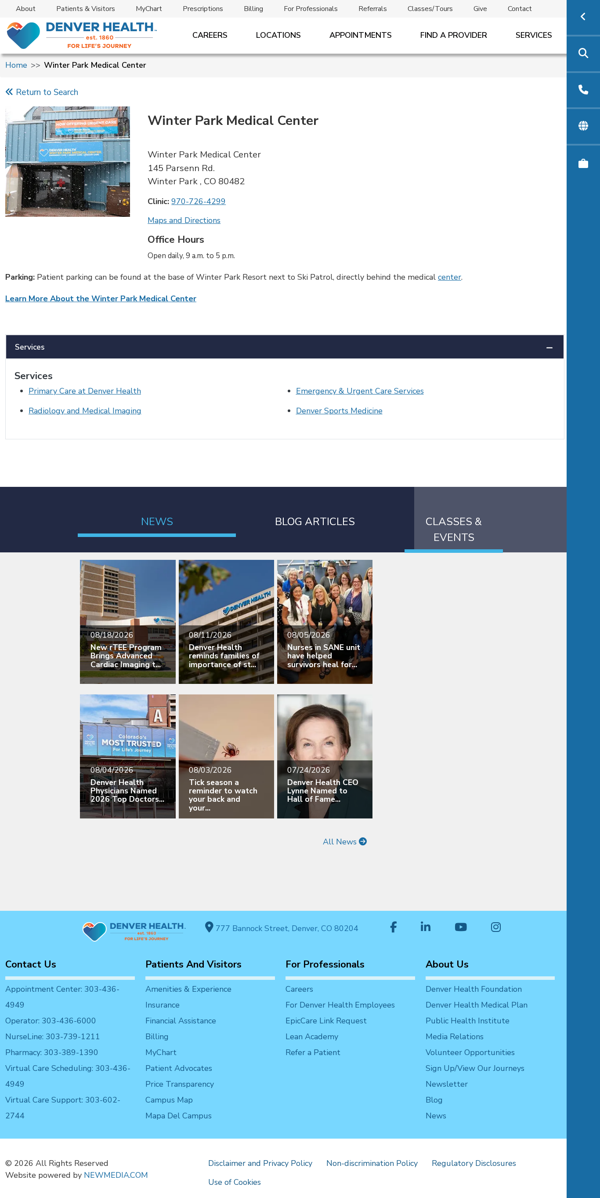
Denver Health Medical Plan (477, 1005)
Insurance (162, 1005)
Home (16, 65)
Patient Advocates (178, 1068)
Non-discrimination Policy (372, 1163)
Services (534, 35)
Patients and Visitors (193, 964)
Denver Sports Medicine (339, 410)
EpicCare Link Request (326, 1020)
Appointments (360, 35)
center (449, 277)
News (436, 1115)
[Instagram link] (496, 928)
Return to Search (46, 92)
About (26, 9)
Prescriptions (203, 9)
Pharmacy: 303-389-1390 (51, 1052)
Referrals (372, 9)
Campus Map (169, 1100)
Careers (210, 35)
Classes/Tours (430, 9)
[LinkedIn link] (425, 928)
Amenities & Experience (188, 989)
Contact (520, 9)
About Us (447, 964)
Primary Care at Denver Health (85, 391)
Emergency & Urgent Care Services (360, 391)
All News (341, 841)
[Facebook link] (394, 928)
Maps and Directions (184, 220)
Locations (278, 35)
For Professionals (311, 9)
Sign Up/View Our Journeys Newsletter (475, 1076)
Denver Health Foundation (474, 989)
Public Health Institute (468, 1020)
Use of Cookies (234, 1182)
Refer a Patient (313, 1052)
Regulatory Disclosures (474, 1163)
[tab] (157, 512)
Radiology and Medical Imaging (85, 410)
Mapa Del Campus (178, 1115)
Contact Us (30, 964)
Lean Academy (312, 1036)
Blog (434, 1100)
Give (480, 9)
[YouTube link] (460, 928)
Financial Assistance (180, 1020)
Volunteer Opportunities (470, 1052)
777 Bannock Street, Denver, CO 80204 (285, 928)
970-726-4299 (198, 201)
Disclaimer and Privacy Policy (260, 1163)
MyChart (149, 9)
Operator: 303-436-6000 (50, 1020)
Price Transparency (179, 1084)
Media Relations (455, 1036)
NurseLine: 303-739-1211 (52, 1036)
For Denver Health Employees (340, 1005)
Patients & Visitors (85, 9)
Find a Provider (453, 35)
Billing (253, 9)
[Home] (81, 35)
